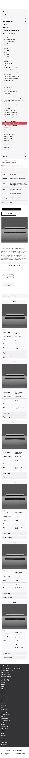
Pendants (6, 150)
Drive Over (6, 12)
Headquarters (4, 742)
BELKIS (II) (6, 54)
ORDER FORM (9, 213)
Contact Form (4, 744)
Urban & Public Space (5, 720)
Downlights (6, 37)
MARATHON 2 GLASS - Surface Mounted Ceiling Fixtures (13, 101)
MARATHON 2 (7, 93)
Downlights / (15, 160)
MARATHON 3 (7, 106)
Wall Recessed (7, 18)
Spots (5, 24)
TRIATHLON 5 (7, 147)
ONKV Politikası (4, 755)
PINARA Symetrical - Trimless (11, 125)
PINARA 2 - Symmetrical (10, 121)
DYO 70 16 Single (8, 87)
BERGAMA (6, 59)
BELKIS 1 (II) (6, 50)
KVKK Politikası (4, 753)
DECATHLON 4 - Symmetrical (11, 78)
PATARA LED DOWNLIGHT (10, 110)
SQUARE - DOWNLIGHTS (9, 134)
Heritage (2, 737)
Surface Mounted (8, 21)
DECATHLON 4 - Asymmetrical (11, 80)
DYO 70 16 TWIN (8, 89)
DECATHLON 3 (7, 74)
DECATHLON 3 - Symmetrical (11, 72)
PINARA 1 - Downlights (9, 117)
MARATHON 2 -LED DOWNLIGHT (11, 104)
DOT (5, 83)
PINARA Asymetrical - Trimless (11, 123)
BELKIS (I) (6, 48)
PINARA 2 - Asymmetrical (10, 119)
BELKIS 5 (6, 46)
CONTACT (3, 740)
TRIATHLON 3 (7, 143)
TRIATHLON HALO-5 (8, 140)
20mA (5, 156)
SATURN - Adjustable (9, 127)
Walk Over (6, 15)
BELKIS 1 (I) (6, 44)
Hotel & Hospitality (4, 726)
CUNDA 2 (6, 65)
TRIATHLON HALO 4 (8, 138)
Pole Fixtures (6, 153)
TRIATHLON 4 (7, 145)
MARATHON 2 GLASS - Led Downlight (13, 98)
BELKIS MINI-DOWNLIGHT (10, 39)
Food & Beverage (4, 722)
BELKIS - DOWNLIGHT (9, 41)
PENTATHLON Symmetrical (10, 114)
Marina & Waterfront (5, 714)
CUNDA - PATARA (8, 63)
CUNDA (6, 61)
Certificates (3, 735)
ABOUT (3, 731)
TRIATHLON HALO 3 (8, 136)
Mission (2, 733)
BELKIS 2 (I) (6, 52)
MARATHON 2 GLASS (9, 96)
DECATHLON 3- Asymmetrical (11, 76)
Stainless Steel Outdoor (10, 34)
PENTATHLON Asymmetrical (11, 112)
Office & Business (4, 718)
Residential (3, 724)
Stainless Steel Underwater (11, 30)
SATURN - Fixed (7, 130)
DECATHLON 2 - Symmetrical (11, 70)
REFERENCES (4, 710)
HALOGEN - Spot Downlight (10, 91)
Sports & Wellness (4, 728)
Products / (9, 160)
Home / (4, 160)
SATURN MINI (7, 132)
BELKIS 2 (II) (7, 57)
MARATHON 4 (7, 108)
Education (3, 716)
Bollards (5, 27)
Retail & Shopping (4, 712)
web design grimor (20, 753)
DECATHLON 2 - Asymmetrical (11, 67)
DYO (5, 85)
